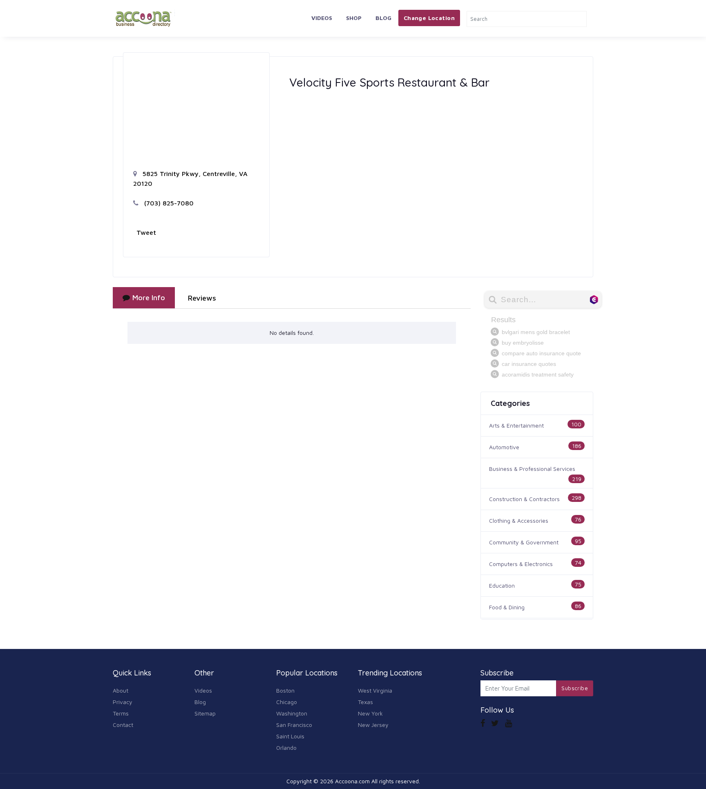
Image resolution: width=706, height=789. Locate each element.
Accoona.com (352, 781)
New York (370, 713)
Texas (365, 701)
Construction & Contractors (524, 498)
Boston (285, 690)
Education (502, 585)
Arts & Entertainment (516, 425)
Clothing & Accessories (518, 520)
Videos (321, 17)
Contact (123, 724)
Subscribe (574, 688)
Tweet (146, 232)
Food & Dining (507, 607)
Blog (383, 17)
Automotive (504, 447)
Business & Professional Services (532, 468)
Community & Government (524, 542)
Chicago (286, 701)
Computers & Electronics (521, 563)
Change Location (429, 17)
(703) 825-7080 (168, 203)
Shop (354, 17)
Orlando (286, 747)
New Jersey (373, 724)
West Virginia (375, 690)
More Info (148, 297)
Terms (121, 713)
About (120, 690)
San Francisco (294, 724)
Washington (291, 713)
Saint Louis (290, 736)
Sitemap (205, 713)
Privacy (122, 701)
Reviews (202, 298)
